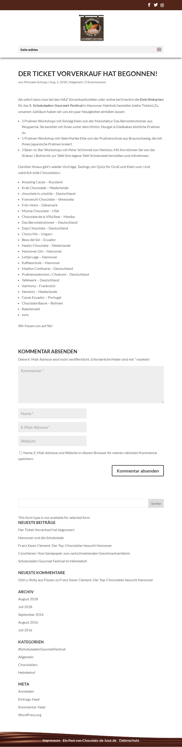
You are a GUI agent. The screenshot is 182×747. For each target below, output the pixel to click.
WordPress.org (29, 715)
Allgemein (76, 82)
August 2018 (28, 599)
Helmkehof (26, 672)
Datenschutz (129, 740)
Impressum (51, 740)
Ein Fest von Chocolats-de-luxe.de (90, 740)
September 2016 (31, 614)
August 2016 (28, 622)
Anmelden (26, 691)
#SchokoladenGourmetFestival (41, 649)
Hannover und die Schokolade (41, 538)
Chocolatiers (28, 664)
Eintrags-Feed (29, 699)
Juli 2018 (25, 607)
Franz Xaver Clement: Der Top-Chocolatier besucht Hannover (65, 545)
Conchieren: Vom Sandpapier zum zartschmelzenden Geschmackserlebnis (74, 553)
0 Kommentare (95, 82)
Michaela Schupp (35, 82)
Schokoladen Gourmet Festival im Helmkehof (52, 561)
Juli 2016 (25, 630)
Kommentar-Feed (31, 707)
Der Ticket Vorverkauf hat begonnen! (46, 530)
